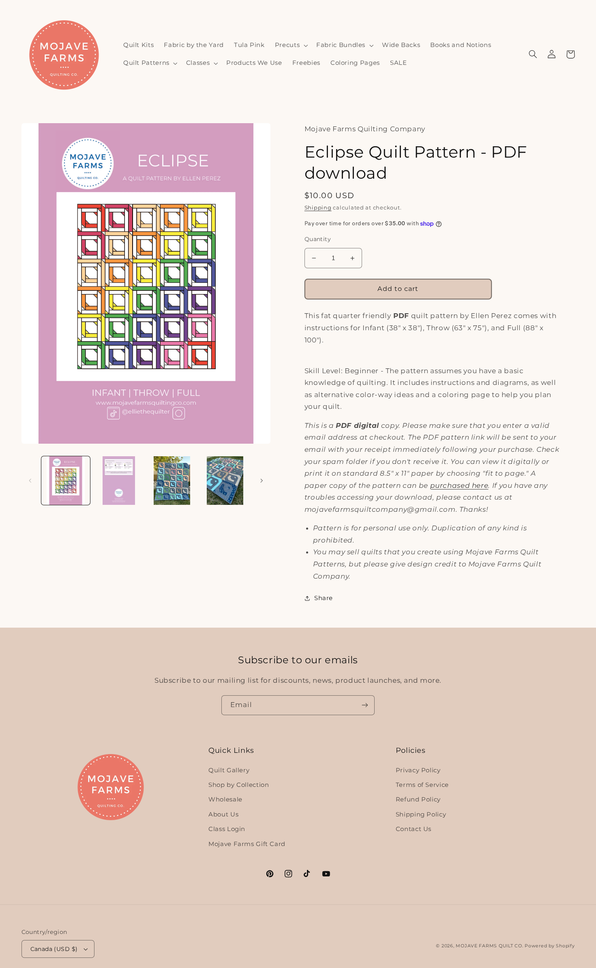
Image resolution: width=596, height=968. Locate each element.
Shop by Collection (238, 785)
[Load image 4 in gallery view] (225, 480)
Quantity (317, 239)
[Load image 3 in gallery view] (172, 480)
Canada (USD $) (54, 949)
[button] (290, 45)
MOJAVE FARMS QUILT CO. (489, 946)
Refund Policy (418, 799)
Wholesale (225, 799)
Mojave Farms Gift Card (246, 844)
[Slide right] (261, 480)
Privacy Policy (418, 770)
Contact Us (413, 829)
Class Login (226, 829)
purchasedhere (459, 485)
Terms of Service (422, 785)
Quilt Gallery (228, 770)
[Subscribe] (365, 705)
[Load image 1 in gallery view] (65, 480)
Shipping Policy (421, 814)
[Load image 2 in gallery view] (119, 480)
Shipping (318, 208)
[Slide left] (30, 480)
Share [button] (323, 598)
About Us (223, 814)
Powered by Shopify (550, 946)
